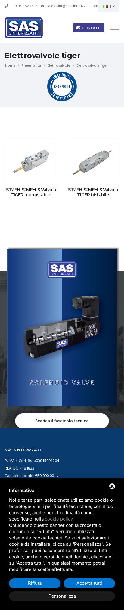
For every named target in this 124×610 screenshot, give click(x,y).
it (110, 6)
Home (10, 65)
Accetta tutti (89, 583)
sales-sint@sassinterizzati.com (72, 5)
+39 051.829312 (23, 5)
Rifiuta (35, 583)
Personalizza (62, 596)
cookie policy (59, 519)
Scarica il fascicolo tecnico (62, 421)
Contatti (90, 28)
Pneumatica (31, 65)
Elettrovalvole (58, 65)
